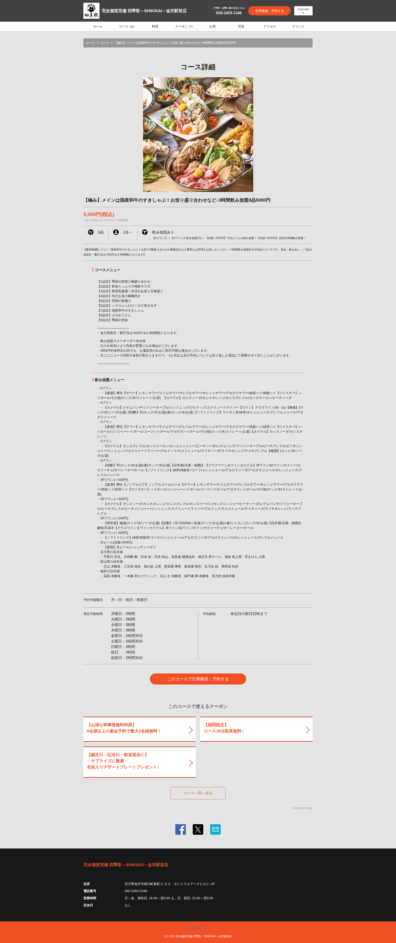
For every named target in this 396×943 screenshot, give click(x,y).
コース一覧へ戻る (198, 793)
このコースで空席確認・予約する (198, 679)
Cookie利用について (198, 927)
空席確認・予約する (269, 11)
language (303, 9)
